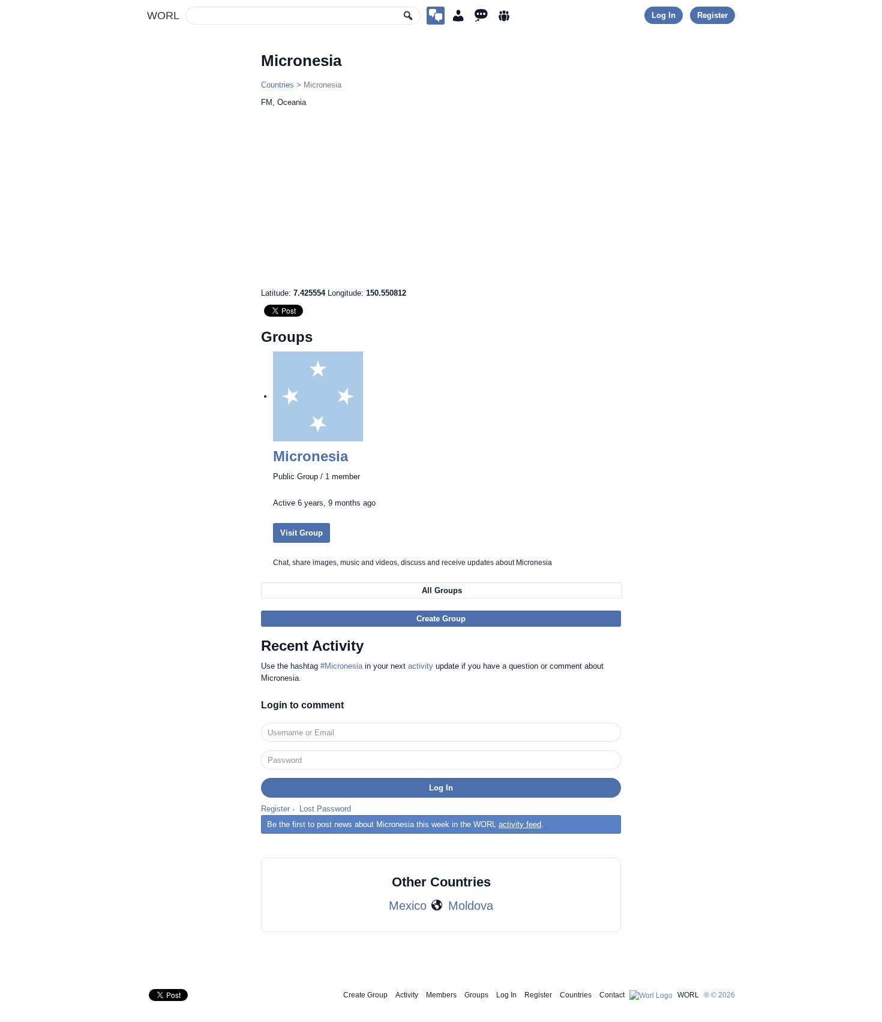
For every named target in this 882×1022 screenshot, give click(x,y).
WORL (163, 16)
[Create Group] (436, 16)
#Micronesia (341, 666)
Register (712, 15)
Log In (664, 15)
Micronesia (310, 456)
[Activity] (481, 16)
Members (441, 995)
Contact (612, 995)
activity (420, 666)
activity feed (520, 824)
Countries (277, 84)
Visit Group (301, 532)
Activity (406, 995)
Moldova (470, 905)
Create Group (441, 618)
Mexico (408, 905)
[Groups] (504, 16)
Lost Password (325, 808)
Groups (476, 995)
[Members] (458, 16)
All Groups (442, 590)
